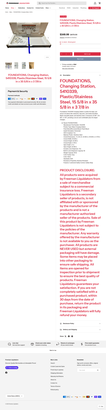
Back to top (53, 350)
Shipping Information (57, 373)
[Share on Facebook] (68, 336)
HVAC (69, 8)
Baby (11, 12)
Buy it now (80, 59)
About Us (53, 379)
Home (7, 8)
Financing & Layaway (57, 369)
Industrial (76, 8)
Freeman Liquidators (13, 404)
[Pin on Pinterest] (72, 336)
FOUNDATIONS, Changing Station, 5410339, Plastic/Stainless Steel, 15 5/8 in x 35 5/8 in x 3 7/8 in (23, 12)
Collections (21, 8)
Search (53, 363)
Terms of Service (55, 386)
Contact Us (30, 8)
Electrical (62, 8)
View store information (68, 68)
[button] (100, 3)
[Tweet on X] (65, 336)
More (47, 8)
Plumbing (83, 8)
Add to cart (87, 54)
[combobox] (61, 3)
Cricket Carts (40, 8)
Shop (12, 8)
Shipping (62, 37)
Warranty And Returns (57, 376)
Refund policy (55, 389)
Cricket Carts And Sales (58, 366)
